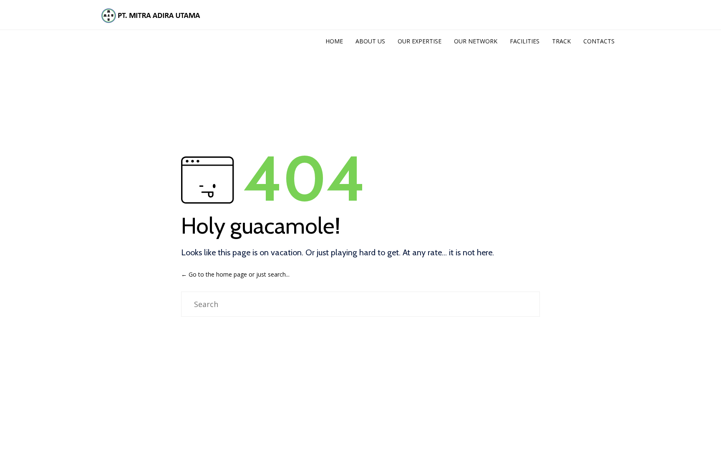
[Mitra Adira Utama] (150, 15)
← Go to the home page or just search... (235, 274)
